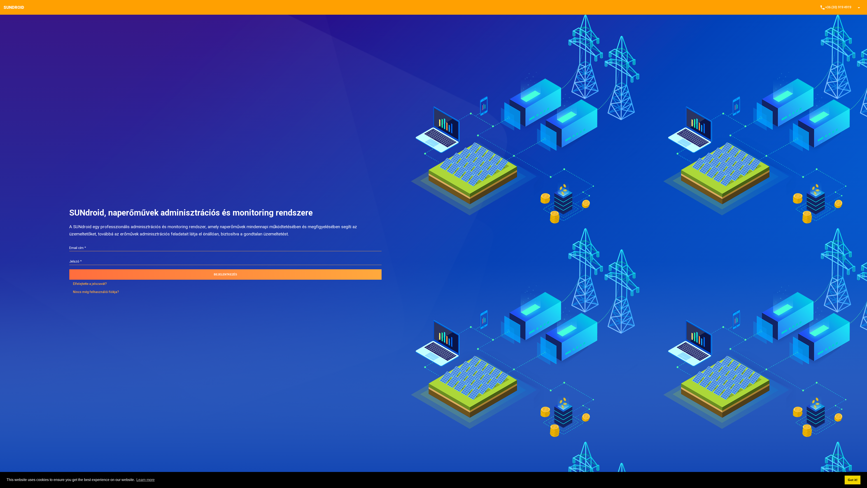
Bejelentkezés (225, 274)
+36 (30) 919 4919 (835, 7)
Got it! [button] (853, 480)
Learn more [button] (145, 480)
